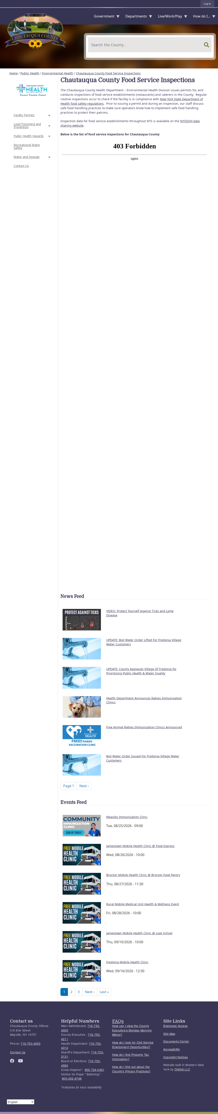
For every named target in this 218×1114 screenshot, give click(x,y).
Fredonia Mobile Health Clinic (127, 962)
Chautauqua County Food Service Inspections (108, 73)
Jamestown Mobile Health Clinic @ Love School (139, 933)
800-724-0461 (94, 1070)
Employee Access (175, 1026)
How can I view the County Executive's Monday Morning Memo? (132, 1030)
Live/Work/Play (168, 17)
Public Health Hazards (28, 137)
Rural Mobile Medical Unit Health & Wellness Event (142, 904)
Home (13, 73)
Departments (134, 17)
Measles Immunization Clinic (127, 817)
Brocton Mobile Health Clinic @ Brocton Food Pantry (143, 875)
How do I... (200, 17)
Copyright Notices (175, 1057)
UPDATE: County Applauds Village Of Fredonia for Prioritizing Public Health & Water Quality (141, 671)
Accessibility (171, 1049)
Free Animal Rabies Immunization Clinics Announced (144, 727)
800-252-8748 (72, 1078)
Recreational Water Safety (27, 146)
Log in (207, 3)
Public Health (29, 73)
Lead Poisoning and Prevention (27, 127)
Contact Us (21, 166)
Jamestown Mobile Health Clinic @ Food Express (140, 846)
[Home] (3, 16)
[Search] (206, 44)
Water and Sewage (26, 158)
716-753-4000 (30, 1043)
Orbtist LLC (182, 1069)
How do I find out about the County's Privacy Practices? (131, 1069)
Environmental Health (57, 73)
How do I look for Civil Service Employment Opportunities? (132, 1044)
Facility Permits (23, 116)
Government (102, 17)
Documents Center (176, 1041)
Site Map (169, 1033)
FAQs (118, 1021)
